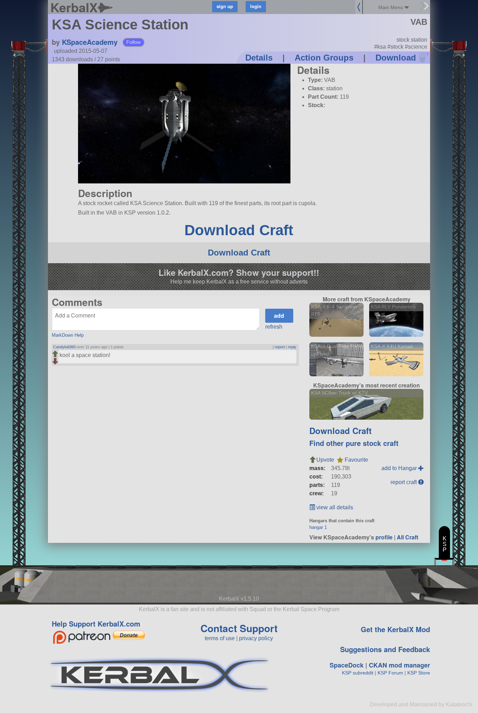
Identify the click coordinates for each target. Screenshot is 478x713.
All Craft (407, 537)
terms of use (220, 638)
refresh (273, 327)
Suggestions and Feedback (385, 649)
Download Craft (238, 230)
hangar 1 (318, 527)
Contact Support (239, 628)
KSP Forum (390, 673)
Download (395, 57)
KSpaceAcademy (90, 42)
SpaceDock (347, 665)
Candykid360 (64, 347)
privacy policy (256, 638)
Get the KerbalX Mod (395, 629)
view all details (334, 507)
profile (384, 537)
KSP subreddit (357, 673)
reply (292, 347)
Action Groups (324, 57)
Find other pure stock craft (354, 443)
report (280, 347)
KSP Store (418, 673)
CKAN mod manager (399, 665)
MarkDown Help (68, 335)
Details (259, 57)
